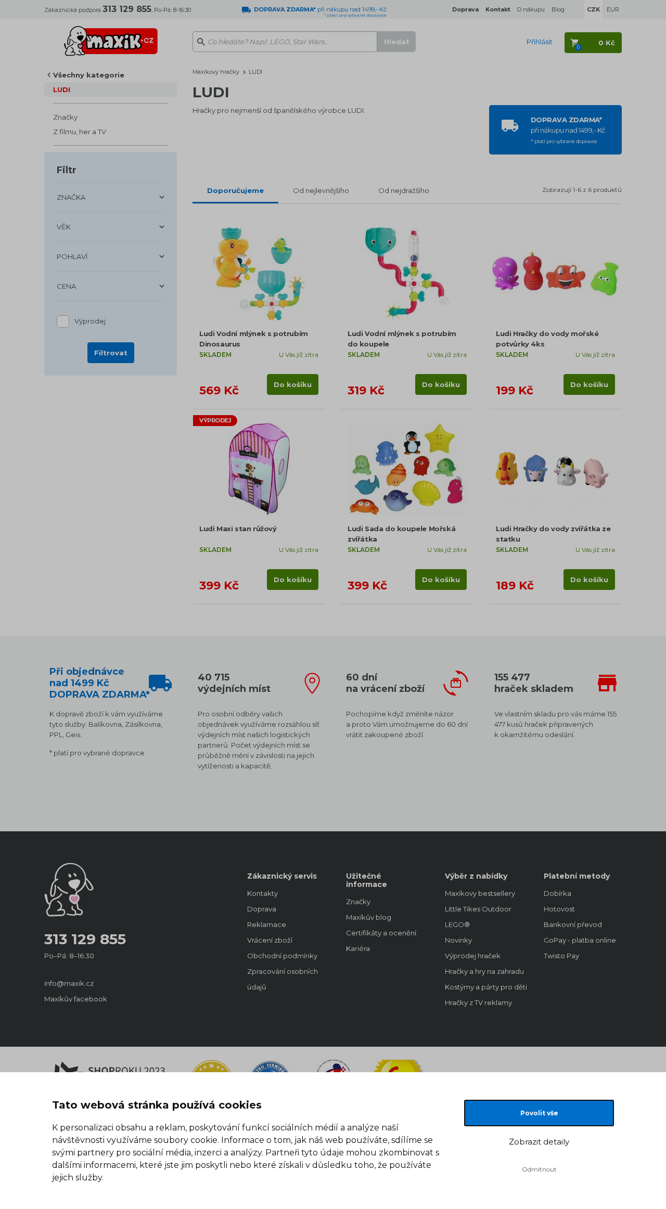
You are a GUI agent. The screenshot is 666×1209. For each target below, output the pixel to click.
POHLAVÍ (72, 256)
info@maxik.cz (69, 983)
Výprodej (90, 321)
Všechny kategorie (88, 75)
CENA (66, 286)
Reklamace (266, 924)
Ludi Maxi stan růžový (238, 528)
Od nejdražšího (403, 190)
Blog (558, 9)
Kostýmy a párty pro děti (484, 987)
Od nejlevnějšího (321, 190)
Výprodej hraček (473, 955)
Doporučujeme (235, 190)
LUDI (61, 89)
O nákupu (531, 9)
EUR (613, 9)
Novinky (458, 940)
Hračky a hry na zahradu (484, 971)
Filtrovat (110, 353)
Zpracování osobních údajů (282, 979)
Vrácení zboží (269, 940)
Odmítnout (539, 1169)
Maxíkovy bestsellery (480, 893)
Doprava (261, 909)
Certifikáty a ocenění (381, 933)
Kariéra (358, 948)
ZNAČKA (71, 197)
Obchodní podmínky (282, 955)
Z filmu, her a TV (79, 131)
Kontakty (262, 893)
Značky (65, 117)
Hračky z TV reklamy (478, 1002)
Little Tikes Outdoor (478, 909)
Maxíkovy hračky (216, 71)
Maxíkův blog (368, 917)
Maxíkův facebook (75, 999)
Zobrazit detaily (539, 1142)
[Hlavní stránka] (111, 36)
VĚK (64, 227)
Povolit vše (539, 1113)
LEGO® (457, 924)
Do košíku (293, 384)
